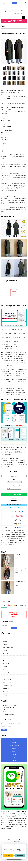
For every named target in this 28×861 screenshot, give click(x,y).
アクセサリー (6, 688)
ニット (4, 660)
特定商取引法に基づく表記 (9, 714)
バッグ (4, 676)
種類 (14, 479)
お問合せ (5, 709)
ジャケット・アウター (8, 647)
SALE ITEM (5, 638)
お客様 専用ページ (7, 641)
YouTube (14, 751)
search (14, 3)
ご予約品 (5, 695)
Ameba (14, 760)
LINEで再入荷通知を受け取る (14, 494)
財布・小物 (5, 691)
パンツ (4, 669)
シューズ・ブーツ (7, 679)
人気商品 (5, 644)
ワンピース (5, 653)
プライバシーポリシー (8, 711)
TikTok (14, 754)
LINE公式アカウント (14, 745)
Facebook (14, 748)
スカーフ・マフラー (7, 685)
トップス (5, 650)
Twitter (14, 742)
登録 (4, 729)
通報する (14, 498)
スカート (5, 666)
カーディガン (6, 663)
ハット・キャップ (7, 682)
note (14, 757)
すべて (4, 605)
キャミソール (6, 672)
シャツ (4, 657)
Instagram (14, 739)
